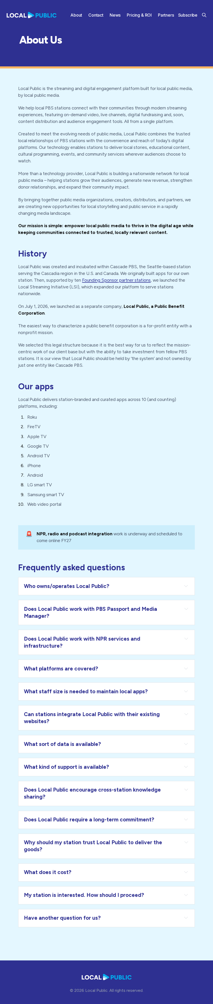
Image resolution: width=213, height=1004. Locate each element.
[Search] (204, 15)
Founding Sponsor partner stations (116, 280)
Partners (166, 15)
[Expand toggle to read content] (186, 586)
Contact (95, 15)
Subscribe (187, 15)
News (115, 15)
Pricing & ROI (139, 15)
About (76, 15)
